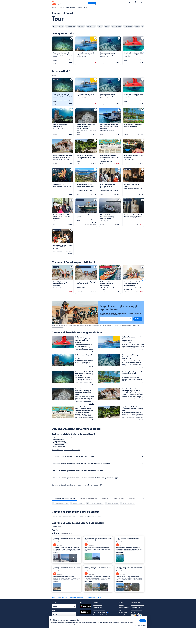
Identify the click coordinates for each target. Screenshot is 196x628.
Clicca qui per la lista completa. (92, 516)
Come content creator (136, 607)
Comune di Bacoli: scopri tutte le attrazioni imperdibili (66, 450)
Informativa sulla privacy (57, 327)
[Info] (57, 75)
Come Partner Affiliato (136, 610)
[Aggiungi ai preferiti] (71, 38)
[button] (63, 50)
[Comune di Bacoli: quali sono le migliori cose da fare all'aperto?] (142, 470)
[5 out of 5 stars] (66, 542)
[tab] (64, 498)
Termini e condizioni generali (100, 615)
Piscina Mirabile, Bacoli (59, 441)
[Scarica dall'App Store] (85, 612)
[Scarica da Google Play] (85, 606)
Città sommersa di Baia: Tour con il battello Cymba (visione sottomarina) (98, 539)
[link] (63, 50)
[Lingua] (135, 2)
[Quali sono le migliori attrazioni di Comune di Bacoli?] (142, 434)
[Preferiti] (123, 2)
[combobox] (73, 3)
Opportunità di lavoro (124, 607)
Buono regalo (122, 615)
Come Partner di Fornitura (137, 605)
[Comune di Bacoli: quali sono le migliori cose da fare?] (142, 456)
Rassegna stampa (123, 612)
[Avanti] (143, 50)
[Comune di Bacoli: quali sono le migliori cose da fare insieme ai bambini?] (142, 463)
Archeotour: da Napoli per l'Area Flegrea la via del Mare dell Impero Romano (66, 539)
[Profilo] (142, 2)
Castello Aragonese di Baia (60, 443)
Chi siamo (121, 605)
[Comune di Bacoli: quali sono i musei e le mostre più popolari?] (142, 485)
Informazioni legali (97, 607)
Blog (120, 610)
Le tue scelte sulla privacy (99, 612)
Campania (64, 597)
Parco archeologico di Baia (60, 439)
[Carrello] (129, 2)
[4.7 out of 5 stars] (56, 533)
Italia (58, 597)
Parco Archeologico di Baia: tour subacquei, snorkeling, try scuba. (127, 539)
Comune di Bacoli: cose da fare (77, 597)
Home (53, 597)
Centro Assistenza (97, 605)
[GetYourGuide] (54, 3)
